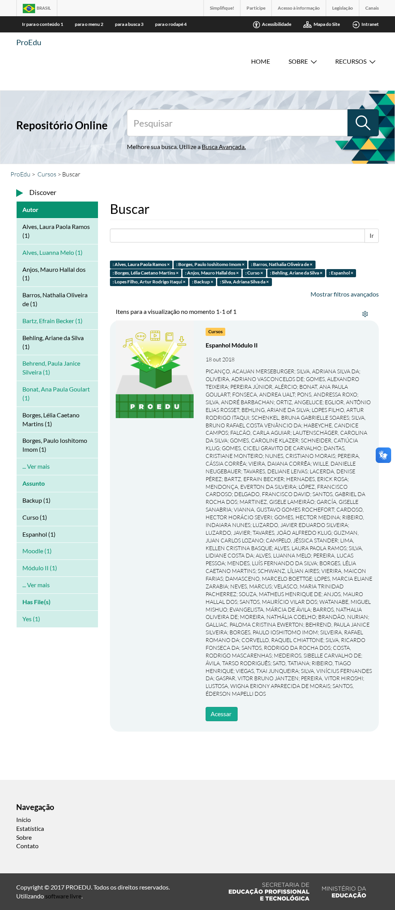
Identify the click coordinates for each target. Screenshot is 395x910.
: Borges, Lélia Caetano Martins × (146, 273)
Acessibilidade (276, 24)
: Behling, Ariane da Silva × (296, 273)
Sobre (298, 61)
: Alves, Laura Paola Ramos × (141, 264)
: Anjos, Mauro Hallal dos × (212, 273)
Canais (372, 8)
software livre (63, 896)
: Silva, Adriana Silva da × (244, 282)
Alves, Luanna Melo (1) (52, 252)
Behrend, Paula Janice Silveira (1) (51, 367)
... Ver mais (36, 466)
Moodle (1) (37, 550)
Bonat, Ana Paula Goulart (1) (56, 393)
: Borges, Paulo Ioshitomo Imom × (210, 264)
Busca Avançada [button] (223, 146)
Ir (372, 235)
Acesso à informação (299, 8)
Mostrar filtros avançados (345, 294)
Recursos (350, 61)
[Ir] (363, 122)
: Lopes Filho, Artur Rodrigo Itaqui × (149, 282)
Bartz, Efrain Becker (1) (52, 320)
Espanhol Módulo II (232, 345)
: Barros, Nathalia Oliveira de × (281, 264)
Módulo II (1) (39, 567)
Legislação (342, 8)
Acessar (221, 713)
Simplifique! (222, 8)
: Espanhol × (341, 273)
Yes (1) (31, 618)
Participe (255, 8)
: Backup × (202, 282)
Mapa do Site (327, 24)
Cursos (46, 174)
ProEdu (28, 42)
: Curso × (254, 273)
